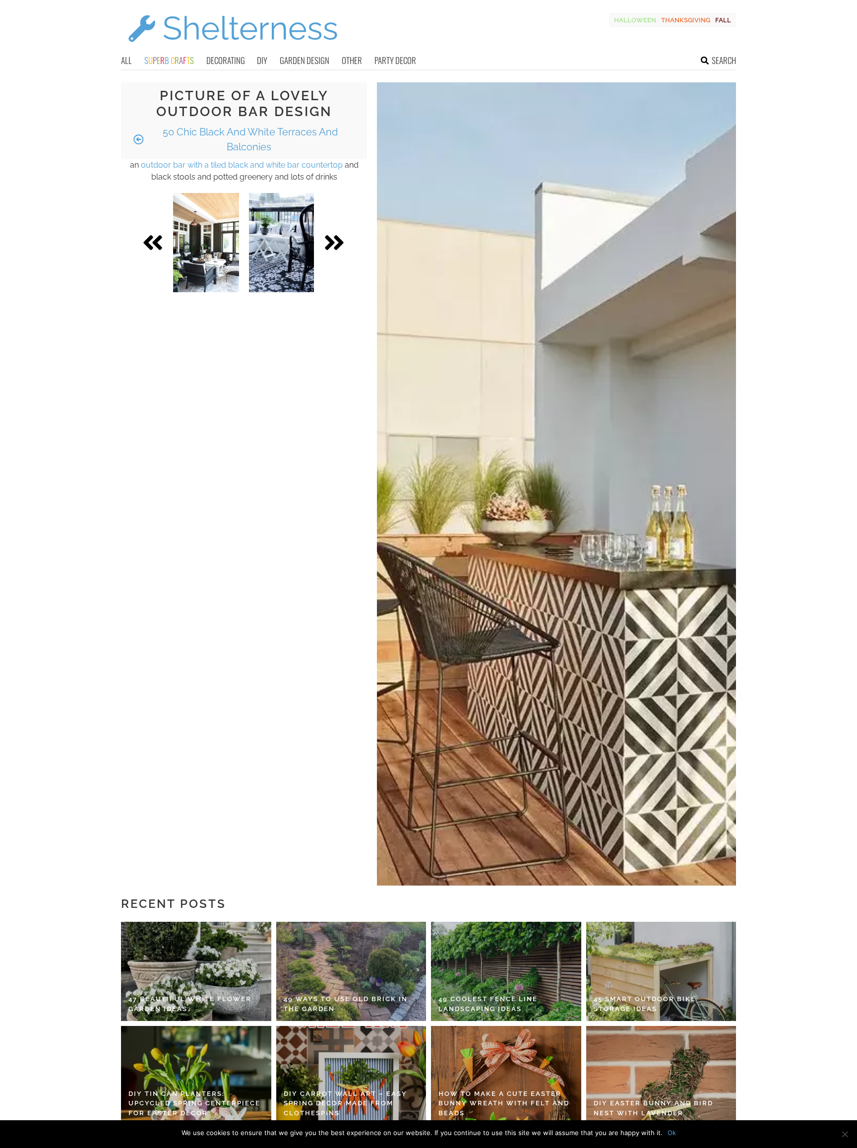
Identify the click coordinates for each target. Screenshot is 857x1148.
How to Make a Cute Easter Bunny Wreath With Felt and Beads (503, 1103)
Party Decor (395, 60)
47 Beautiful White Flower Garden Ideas (189, 1004)
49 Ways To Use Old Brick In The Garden (346, 1004)
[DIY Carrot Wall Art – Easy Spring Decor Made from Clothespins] (351, 1075)
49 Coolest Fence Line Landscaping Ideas (488, 1004)
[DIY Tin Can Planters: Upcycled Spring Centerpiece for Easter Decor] (196, 1075)
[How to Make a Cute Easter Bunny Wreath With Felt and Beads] (506, 1075)
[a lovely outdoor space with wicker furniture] (206, 242)
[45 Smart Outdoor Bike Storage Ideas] (661, 971)
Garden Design (304, 60)
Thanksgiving (685, 20)
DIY (262, 60)
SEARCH (724, 60)
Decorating (225, 60)
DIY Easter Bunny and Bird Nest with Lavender (653, 1108)
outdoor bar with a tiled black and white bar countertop (242, 165)
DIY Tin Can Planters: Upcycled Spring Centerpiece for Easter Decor (194, 1103)
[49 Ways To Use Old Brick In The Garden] (351, 971)
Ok (672, 1133)
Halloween (635, 20)
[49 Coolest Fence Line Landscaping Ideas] (506, 971)
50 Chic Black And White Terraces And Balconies (249, 139)
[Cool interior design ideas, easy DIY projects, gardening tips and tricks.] (232, 48)
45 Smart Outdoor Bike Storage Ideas (645, 1004)
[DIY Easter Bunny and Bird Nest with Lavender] (661, 1075)
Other (352, 60)
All (126, 60)
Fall (723, 20)
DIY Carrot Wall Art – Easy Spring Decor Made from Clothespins (345, 1103)
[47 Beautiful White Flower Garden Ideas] (196, 971)
